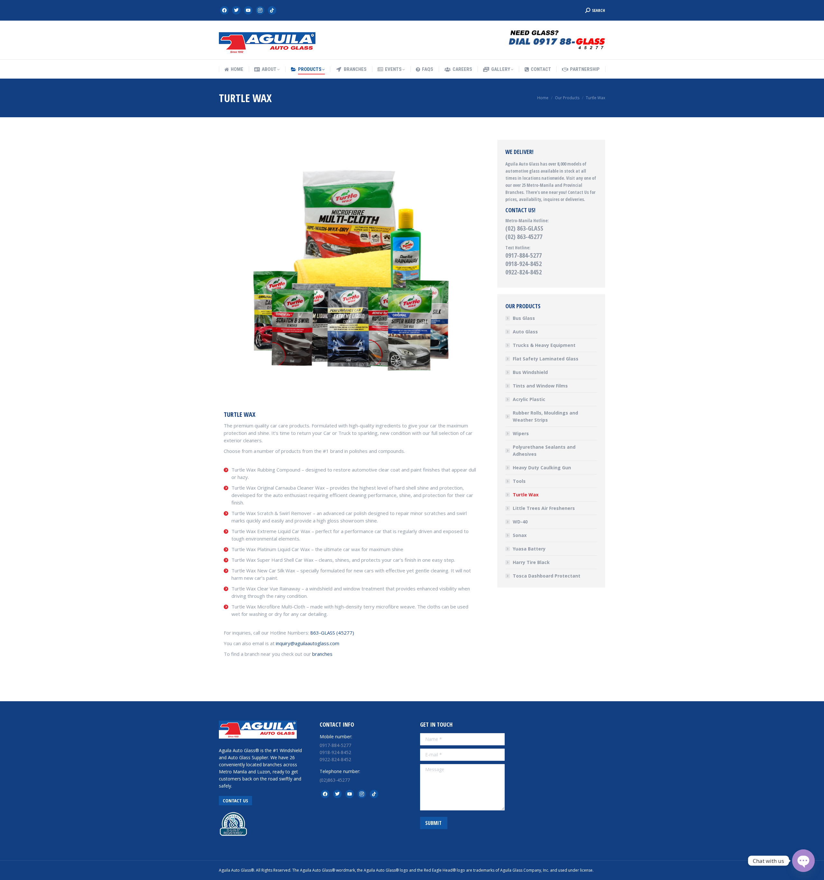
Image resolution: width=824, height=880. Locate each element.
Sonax (520, 535)
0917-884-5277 (523, 255)
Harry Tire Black (531, 562)
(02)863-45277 (335, 780)
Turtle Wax (525, 495)
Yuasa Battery (529, 549)
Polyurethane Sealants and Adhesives (544, 450)
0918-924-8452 (523, 263)
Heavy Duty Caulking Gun (542, 467)
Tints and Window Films (540, 386)
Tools (519, 481)
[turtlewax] (350, 266)
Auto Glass (525, 332)
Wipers (521, 433)
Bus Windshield (530, 372)
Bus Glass (524, 318)
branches (322, 654)
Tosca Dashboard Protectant (546, 576)
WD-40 (520, 522)
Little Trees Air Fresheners (544, 508)
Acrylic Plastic (529, 399)
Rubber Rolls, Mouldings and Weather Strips (545, 416)
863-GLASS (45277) (332, 632)
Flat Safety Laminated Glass (545, 359)
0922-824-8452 (523, 272)
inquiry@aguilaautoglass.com (307, 643)
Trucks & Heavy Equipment (544, 345)
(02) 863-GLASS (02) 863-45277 (524, 232)
